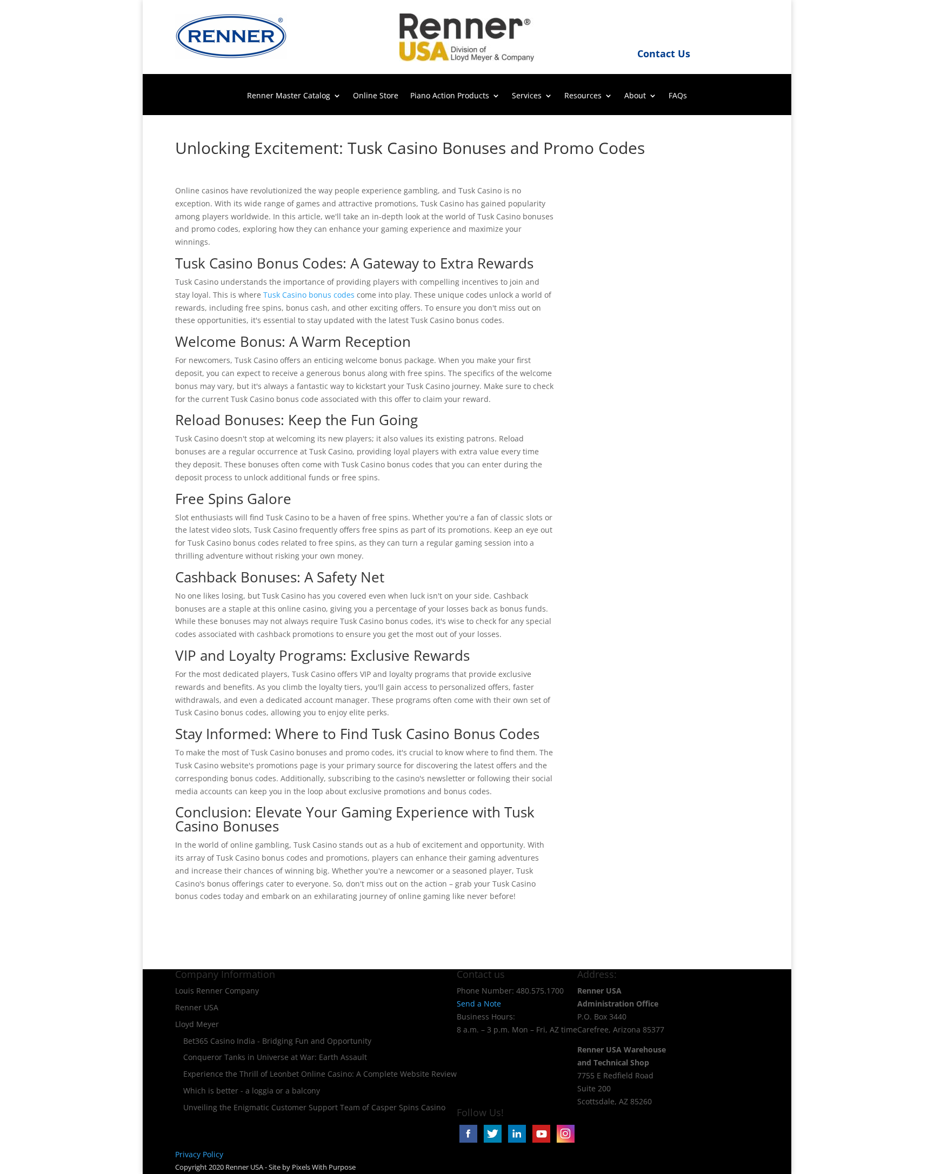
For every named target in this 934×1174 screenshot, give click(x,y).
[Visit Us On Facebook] (469, 1141)
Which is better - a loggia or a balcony (251, 1090)
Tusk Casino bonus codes (309, 295)
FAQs (678, 96)
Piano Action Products (449, 96)
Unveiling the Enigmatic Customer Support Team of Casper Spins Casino (314, 1107)
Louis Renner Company (217, 990)
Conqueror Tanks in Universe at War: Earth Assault (275, 1057)
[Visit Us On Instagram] (565, 1141)
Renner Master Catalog (288, 96)
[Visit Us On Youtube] (542, 1141)
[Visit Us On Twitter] (493, 1141)
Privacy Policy (199, 1154)
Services (527, 96)
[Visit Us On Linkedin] (517, 1141)
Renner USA (196, 1007)
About (635, 96)
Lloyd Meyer (197, 1024)
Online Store (375, 96)
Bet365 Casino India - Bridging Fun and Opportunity (277, 1041)
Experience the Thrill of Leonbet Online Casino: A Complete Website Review (320, 1074)
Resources (583, 96)
